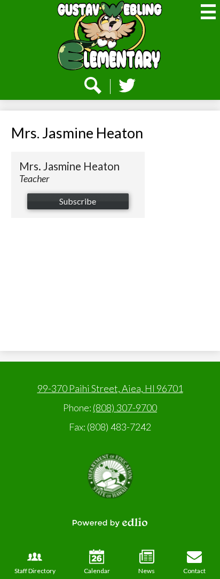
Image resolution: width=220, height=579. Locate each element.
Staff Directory (35, 571)
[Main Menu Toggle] (208, 12)
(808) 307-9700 (125, 407)
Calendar (97, 571)
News (146, 571)
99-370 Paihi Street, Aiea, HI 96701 (110, 388)
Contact (194, 571)
